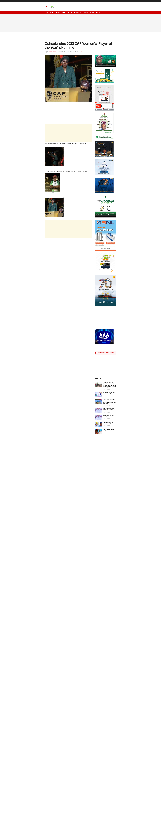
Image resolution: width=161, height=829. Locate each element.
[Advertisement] (93, 6)
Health (70, 12)
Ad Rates (98, 12)
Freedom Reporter (52, 51)
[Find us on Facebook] (114, 1)
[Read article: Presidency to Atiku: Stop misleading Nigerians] (98, 417)
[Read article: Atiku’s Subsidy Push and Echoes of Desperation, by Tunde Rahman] (98, 410)
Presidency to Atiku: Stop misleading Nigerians (108, 416)
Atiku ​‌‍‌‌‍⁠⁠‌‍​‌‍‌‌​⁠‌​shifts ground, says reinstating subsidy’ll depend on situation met (109, 431)
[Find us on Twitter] (115, 1)
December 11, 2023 (61, 51)
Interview (85, 12)
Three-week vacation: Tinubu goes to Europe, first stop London (109, 394)
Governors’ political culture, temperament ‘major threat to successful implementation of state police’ (109, 401)
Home (47, 12)
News (51, 12)
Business (58, 12)
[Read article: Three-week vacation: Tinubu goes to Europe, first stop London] (98, 394)
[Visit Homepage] (49, 6)
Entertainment (77, 12)
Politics (64, 12)
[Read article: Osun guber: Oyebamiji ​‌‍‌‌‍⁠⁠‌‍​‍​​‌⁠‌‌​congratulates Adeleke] (98, 424)
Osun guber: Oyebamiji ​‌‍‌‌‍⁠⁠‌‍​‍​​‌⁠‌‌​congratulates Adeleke (108, 423)
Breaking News (69, 51)
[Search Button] (115, 12)
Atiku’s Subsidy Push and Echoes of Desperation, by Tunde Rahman (109, 410)
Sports (92, 12)
